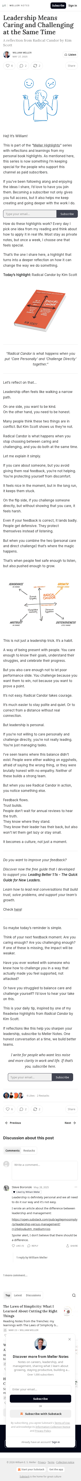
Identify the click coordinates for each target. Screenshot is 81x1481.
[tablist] (20, 1151)
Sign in (72, 5)
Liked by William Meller (28, 1191)
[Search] (74, 1295)
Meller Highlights (46, 145)
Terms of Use (62, 1423)
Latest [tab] (18, 1295)
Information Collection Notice (53, 1427)
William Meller (22, 52)
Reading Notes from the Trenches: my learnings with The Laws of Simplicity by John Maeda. (30, 1323)
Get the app (56, 1469)
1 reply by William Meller (32, 1257)
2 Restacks (43, 1095)
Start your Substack (32, 1469)
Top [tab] (8, 1295)
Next (68, 1123)
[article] (40, 1321)
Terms (51, 1462)
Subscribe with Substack (43, 1414)
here (17, 909)
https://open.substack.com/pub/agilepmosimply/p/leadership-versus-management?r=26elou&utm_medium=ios (44, 1224)
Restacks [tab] (29, 1150)
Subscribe (58, 5)
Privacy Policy (43, 1430)
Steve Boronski (22, 1187)
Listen (72, 54)
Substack (24, 1476)
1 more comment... (15, 1275)
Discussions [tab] (33, 1295)
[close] (69, 1339)
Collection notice (65, 1462)
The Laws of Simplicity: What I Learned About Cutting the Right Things (30, 1311)
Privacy (42, 1462)
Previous (15, 1123)
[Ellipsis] (76, 1187)
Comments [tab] (12, 1150)
